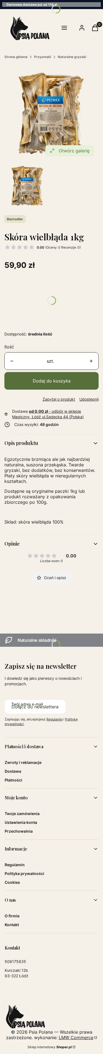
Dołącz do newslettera (35, 706)
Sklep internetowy (49, 1047)
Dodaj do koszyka (52, 381)
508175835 (15, 961)
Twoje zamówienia (22, 813)
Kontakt (12, 924)
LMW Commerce (76, 1037)
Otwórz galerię (74, 150)
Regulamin (54, 719)
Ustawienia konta (21, 822)
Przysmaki (42, 57)
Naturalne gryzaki (72, 57)
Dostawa (13, 771)
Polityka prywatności (24, 873)
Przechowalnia (19, 831)
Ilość (9, 347)
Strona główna (15, 57)
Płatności (13, 780)
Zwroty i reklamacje (23, 762)
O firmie (12, 915)
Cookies (12, 882)
